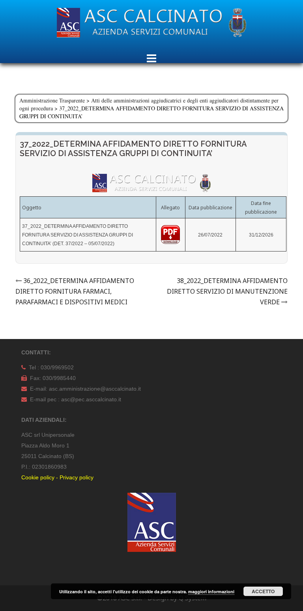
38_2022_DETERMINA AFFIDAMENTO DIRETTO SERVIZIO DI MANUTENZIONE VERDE (227, 291)
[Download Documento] (170, 234)
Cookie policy (37, 477)
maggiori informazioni (211, 591)
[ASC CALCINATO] (151, 24)
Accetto (263, 591)
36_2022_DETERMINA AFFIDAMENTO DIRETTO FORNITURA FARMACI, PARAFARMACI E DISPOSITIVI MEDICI (74, 291)
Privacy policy (77, 477)
